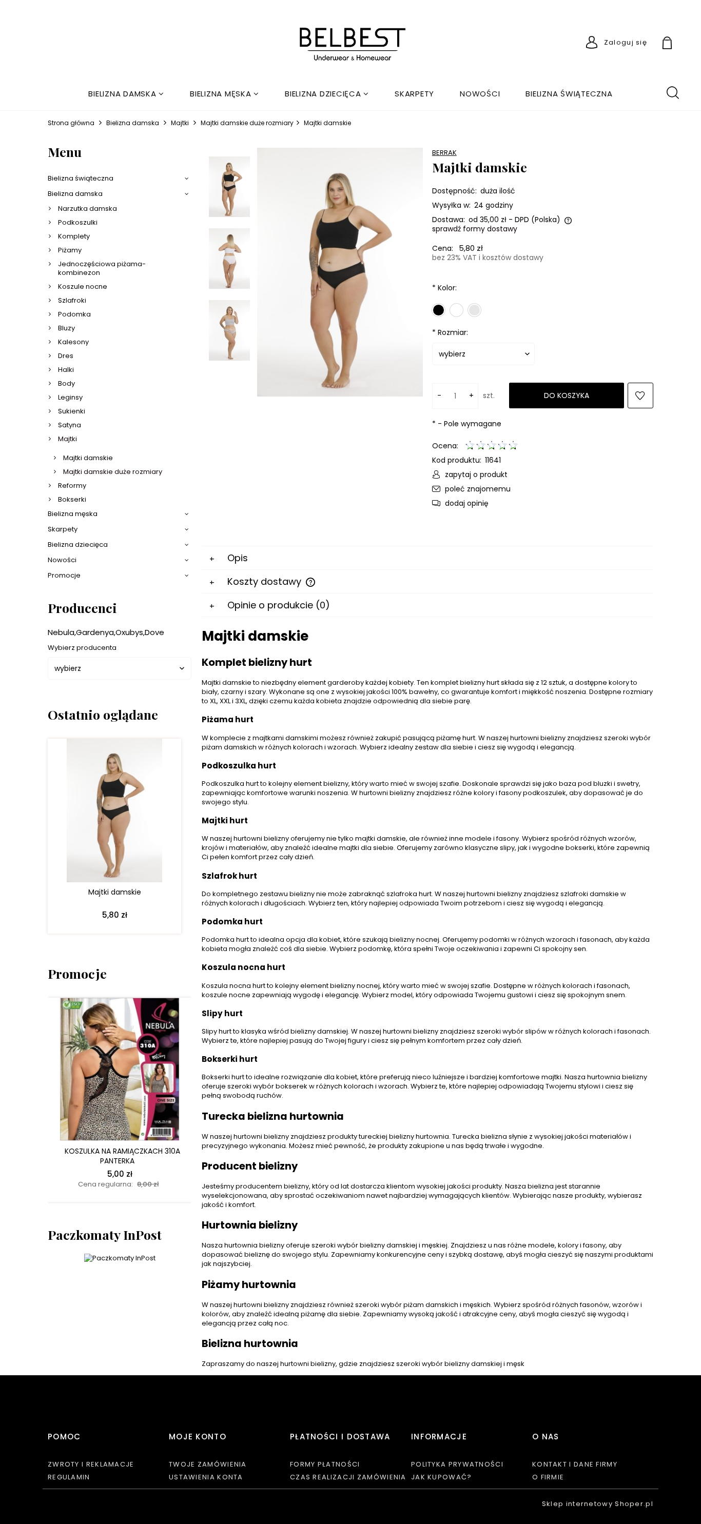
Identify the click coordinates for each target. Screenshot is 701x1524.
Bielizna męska (73, 514)
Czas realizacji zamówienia (348, 1477)
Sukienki (71, 411)
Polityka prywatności (457, 1464)
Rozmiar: (450, 332)
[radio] (438, 310)
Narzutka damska (87, 208)
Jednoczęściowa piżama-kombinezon (102, 268)
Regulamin (69, 1477)
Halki (66, 369)
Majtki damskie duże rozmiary (112, 472)
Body (66, 383)
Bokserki (72, 499)
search (672, 91)
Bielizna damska (75, 194)
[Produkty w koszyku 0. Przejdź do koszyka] (679, 44)
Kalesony (73, 342)
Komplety (74, 236)
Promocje (64, 575)
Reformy (72, 485)
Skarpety (62, 529)
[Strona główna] (351, 44)
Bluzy (66, 328)
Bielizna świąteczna (80, 178)
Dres (65, 356)
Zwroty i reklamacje (91, 1464)
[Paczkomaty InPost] (119, 1258)
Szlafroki (72, 300)
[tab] (427, 558)
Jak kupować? (441, 1477)
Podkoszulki (78, 222)
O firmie (548, 1477)
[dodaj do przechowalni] (640, 395)
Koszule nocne (82, 286)
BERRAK (444, 152)
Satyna (69, 425)
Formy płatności (325, 1464)
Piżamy (70, 250)
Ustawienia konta (206, 1477)
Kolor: (444, 288)
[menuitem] (126, 94)
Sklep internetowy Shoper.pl (597, 1504)
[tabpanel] (427, 997)
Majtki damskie (88, 458)
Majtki (67, 439)
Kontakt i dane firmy (574, 1464)
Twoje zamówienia (208, 1464)
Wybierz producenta (82, 647)
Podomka (74, 314)
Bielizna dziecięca (78, 544)
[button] (470, 474)
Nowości (62, 560)
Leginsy (70, 397)
